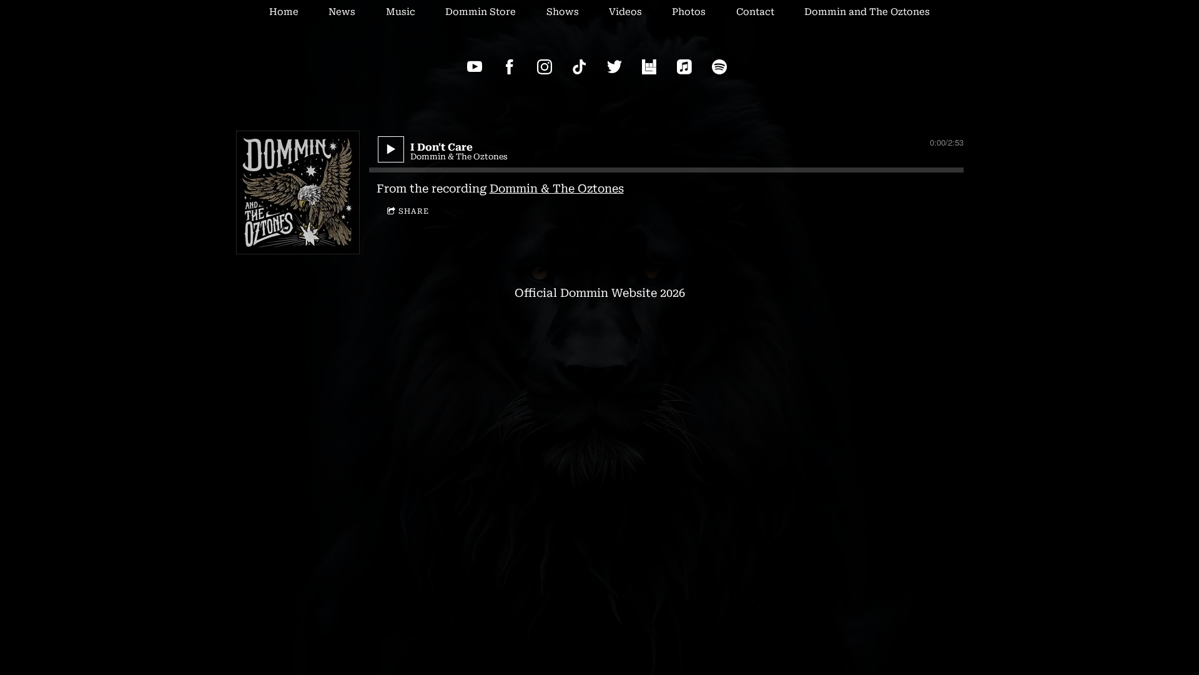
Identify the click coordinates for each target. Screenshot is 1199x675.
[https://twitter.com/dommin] (614, 66)
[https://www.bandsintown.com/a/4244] (649, 66)
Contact (755, 12)
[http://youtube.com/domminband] (474, 66)
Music (400, 12)
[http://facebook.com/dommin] (509, 66)
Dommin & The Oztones (557, 188)
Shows (562, 12)
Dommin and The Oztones (867, 12)
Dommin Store (480, 12)
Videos (625, 12)
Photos (689, 12)
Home (284, 12)
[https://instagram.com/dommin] (544, 66)
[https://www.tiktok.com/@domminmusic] (579, 66)
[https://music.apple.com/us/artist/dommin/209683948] (684, 66)
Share (413, 211)
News (341, 12)
